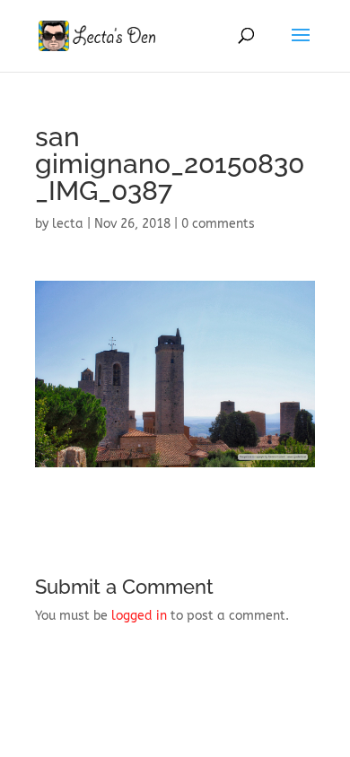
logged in (139, 615)
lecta (67, 223)
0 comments (218, 223)
